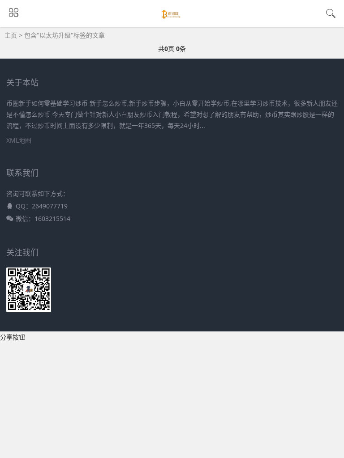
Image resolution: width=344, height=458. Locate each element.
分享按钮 (12, 337)
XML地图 (18, 140)
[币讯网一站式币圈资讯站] (172, 18)
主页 (10, 35)
